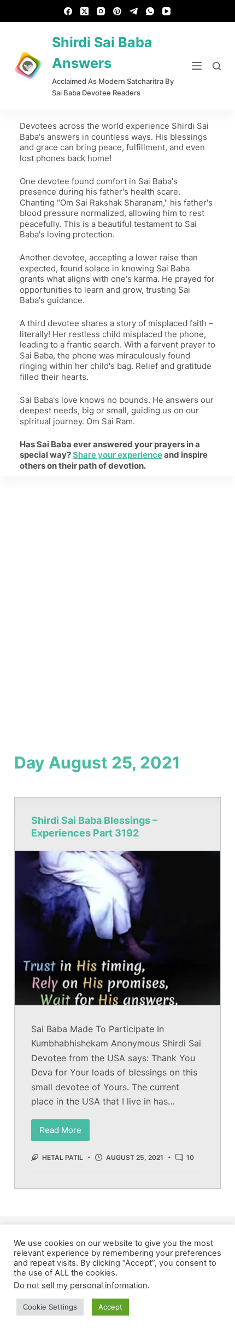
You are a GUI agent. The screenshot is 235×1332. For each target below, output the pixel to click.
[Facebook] (68, 11)
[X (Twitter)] (84, 11)
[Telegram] (134, 11)
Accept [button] (110, 1306)
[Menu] (197, 66)
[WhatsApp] (150, 11)
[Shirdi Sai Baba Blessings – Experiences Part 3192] (117, 928)
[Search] (217, 66)
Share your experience (117, 454)
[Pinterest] (117, 11)
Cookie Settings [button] (50, 1306)
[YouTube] (166, 11)
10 (190, 1157)
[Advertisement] (117, 600)
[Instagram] (101, 11)
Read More (64, 1127)
